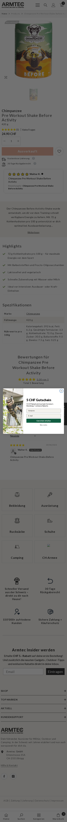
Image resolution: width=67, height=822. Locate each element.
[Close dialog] (61, 391)
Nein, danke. (44, 425)
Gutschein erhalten (43, 420)
